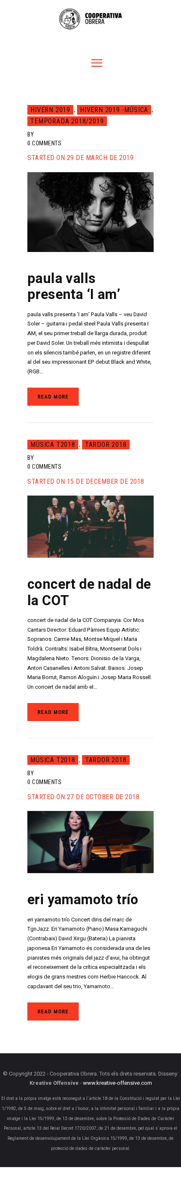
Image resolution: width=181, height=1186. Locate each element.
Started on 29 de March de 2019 (80, 158)
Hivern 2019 (50, 110)
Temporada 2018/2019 (67, 121)
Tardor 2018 (106, 445)
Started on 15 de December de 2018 (85, 481)
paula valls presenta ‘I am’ (73, 287)
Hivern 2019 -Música (114, 110)
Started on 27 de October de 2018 (83, 797)
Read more (53, 397)
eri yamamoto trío (82, 900)
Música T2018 (52, 445)
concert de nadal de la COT (89, 593)
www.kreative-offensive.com (117, 1083)
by (30, 134)
